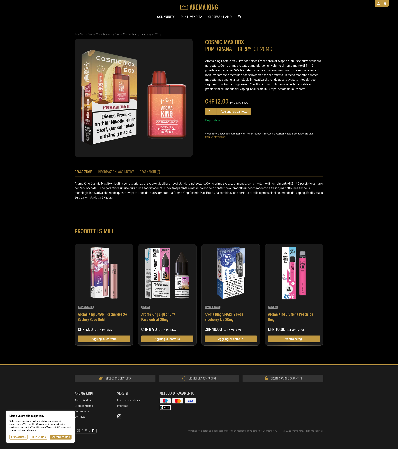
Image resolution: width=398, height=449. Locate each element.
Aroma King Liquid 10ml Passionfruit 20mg (158, 316)
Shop (82, 34)
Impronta (122, 406)
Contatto (80, 417)
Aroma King (84, 393)
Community (166, 16)
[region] (40, 427)
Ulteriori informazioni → (216, 137)
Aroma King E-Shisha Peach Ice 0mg (290, 316)
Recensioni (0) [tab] (150, 171)
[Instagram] (119, 416)
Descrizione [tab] (84, 171)
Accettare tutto (60, 437)
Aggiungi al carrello (234, 111)
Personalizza (18, 437)
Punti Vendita (191, 16)
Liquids (145, 307)
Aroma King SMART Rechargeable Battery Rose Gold (102, 316)
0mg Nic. (273, 307)
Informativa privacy (129, 400)
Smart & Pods (86, 307)
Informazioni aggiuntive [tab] (116, 171)
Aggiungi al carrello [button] (104, 339)
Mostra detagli (294, 339)
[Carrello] (384, 3)
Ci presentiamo (220, 16)
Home (76, 34)
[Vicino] (70, 415)
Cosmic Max (94, 34)
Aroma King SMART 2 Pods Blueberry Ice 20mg (224, 316)
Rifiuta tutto (39, 437)
